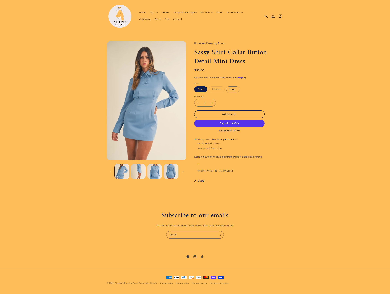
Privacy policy (182, 283)
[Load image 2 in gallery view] (138, 171)
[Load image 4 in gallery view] (171, 171)
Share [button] (201, 181)
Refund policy (166, 283)
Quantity (198, 96)
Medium (218, 90)
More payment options (229, 131)
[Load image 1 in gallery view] (122, 171)
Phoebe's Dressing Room (126, 283)
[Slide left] (110, 171)
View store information (209, 148)
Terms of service (199, 283)
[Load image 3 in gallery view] (154, 171)
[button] (153, 12)
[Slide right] (182, 171)
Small (201, 89)
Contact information (220, 283)
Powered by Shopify (148, 283)
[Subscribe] (220, 235)
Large (232, 89)
